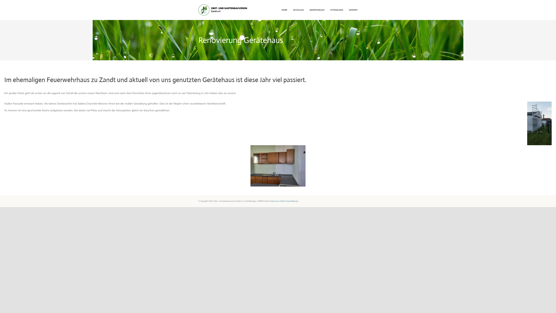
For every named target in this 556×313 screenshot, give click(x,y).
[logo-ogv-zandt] (222, 5)
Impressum (274, 201)
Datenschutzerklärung (289, 201)
